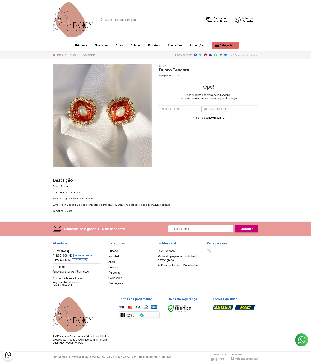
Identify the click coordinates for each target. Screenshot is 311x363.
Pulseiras (114, 272)
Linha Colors (88, 54)
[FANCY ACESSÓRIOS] (73, 19)
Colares (113, 267)
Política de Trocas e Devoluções (177, 265)
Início (60, 54)
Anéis (112, 262)
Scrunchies (115, 278)
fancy (162, 65)
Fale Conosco (166, 251)
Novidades (115, 256)
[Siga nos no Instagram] (209, 251)
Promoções (115, 283)
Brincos (72, 54)
